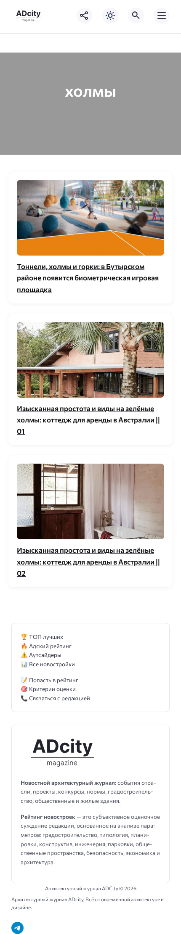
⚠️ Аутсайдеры (41, 654)
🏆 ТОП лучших (42, 636)
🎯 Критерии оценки (48, 688)
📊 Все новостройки (48, 664)
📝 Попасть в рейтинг (49, 679)
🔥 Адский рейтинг (46, 645)
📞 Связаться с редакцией (55, 698)
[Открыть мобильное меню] (162, 16)
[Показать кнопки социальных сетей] (85, 16)
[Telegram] (17, 928)
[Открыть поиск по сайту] (136, 16)
